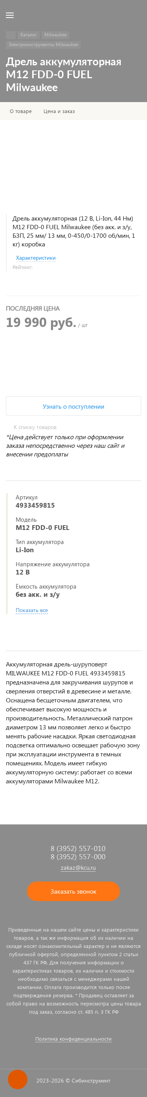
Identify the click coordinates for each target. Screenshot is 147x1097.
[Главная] (11, 35)
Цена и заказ (59, 111)
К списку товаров (35, 427)
